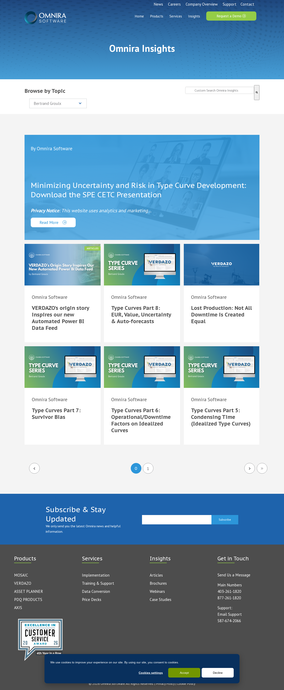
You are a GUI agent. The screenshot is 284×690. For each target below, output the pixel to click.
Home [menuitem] (139, 16)
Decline (218, 672)
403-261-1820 (229, 591)
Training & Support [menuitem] (98, 583)
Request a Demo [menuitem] (229, 16)
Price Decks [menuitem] (91, 599)
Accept (184, 672)
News (158, 4)
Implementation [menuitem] (96, 575)
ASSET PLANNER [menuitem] (28, 591)
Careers (174, 4)
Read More (49, 222)
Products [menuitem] (156, 16)
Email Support (229, 614)
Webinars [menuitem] (157, 591)
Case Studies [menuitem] (160, 599)
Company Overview (202, 4)
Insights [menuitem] (194, 16)
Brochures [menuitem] (158, 583)
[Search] (256, 92)
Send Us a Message (233, 574)
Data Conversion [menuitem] (96, 591)
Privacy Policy (165, 683)
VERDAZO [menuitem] (22, 583)
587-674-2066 (229, 620)
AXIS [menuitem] (18, 607)
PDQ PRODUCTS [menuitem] (28, 599)
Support (229, 4)
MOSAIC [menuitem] (21, 575)
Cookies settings (151, 672)
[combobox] (219, 90)
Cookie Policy (186, 683)
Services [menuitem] (175, 16)
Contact (247, 4)
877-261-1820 (229, 597)
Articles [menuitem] (156, 575)
